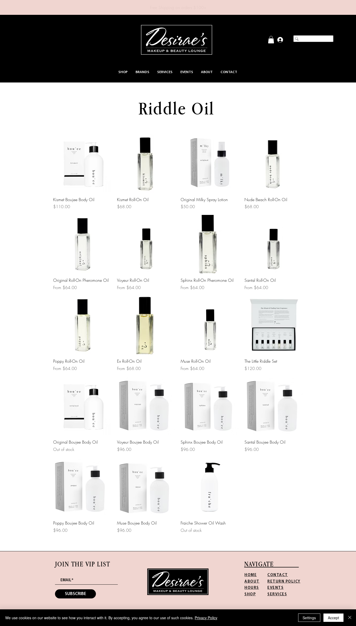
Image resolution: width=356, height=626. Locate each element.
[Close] (350, 618)
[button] (123, 72)
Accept (333, 617)
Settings (309, 617)
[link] (271, 39)
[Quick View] (82, 163)
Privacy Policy (206, 617)
